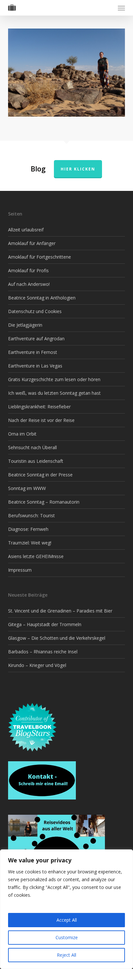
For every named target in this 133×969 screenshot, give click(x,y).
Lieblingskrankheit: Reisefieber (39, 406)
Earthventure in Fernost (32, 352)
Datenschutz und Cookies (35, 311)
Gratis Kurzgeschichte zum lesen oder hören (54, 379)
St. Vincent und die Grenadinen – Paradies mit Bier (60, 611)
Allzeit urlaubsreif (26, 230)
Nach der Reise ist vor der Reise (41, 420)
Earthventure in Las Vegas (35, 366)
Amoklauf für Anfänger (32, 243)
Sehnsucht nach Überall (32, 447)
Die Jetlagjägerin (25, 325)
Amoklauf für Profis (28, 270)
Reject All (66, 955)
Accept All (66, 920)
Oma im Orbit (22, 434)
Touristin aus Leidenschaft (35, 461)
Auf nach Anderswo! (29, 284)
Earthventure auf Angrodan (36, 338)
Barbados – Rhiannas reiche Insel (42, 651)
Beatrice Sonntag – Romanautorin (43, 502)
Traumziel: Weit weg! (29, 543)
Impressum (20, 570)
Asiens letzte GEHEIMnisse (36, 556)
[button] (121, 8)
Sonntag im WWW (27, 488)
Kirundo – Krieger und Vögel (37, 665)
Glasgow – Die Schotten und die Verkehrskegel (56, 638)
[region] (66, 909)
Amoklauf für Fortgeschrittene (39, 257)
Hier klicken (78, 169)
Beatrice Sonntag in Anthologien (42, 298)
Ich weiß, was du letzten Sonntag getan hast (54, 393)
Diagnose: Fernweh (28, 529)
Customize (67, 937)
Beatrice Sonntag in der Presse (40, 475)
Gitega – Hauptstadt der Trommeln (44, 624)
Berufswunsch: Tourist (31, 515)
